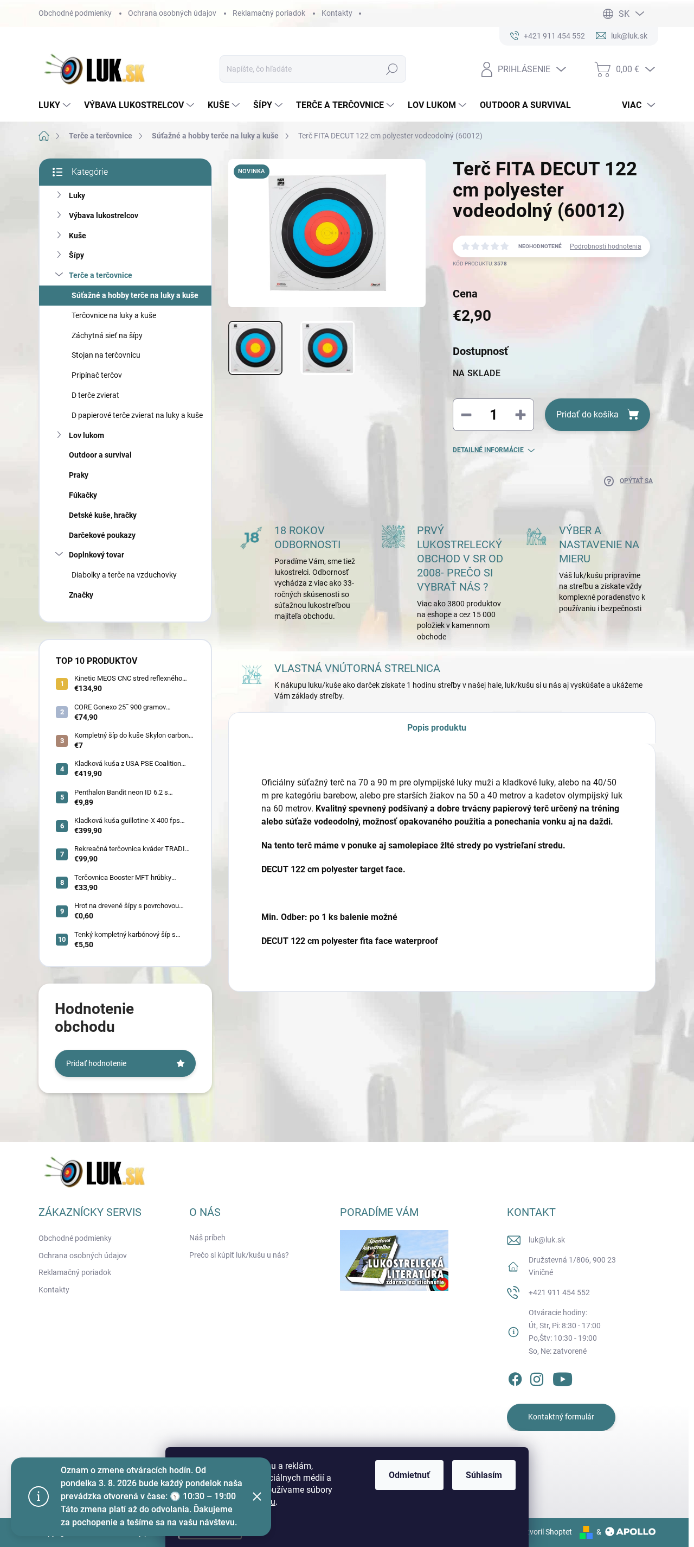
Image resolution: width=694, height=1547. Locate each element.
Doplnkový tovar (96, 554)
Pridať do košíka (587, 414)
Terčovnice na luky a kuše (114, 315)
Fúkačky (83, 495)
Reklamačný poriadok (269, 13)
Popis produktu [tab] (436, 727)
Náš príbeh (207, 1237)
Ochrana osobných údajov (172, 13)
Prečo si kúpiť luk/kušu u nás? (239, 1255)
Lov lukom (86, 435)
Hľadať (391, 69)
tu (271, 1502)
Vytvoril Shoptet (545, 1531)
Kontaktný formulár (561, 1416)
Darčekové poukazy (102, 535)
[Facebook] (515, 1377)
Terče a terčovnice (100, 275)
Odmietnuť (409, 1475)
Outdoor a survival (100, 455)
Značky (81, 595)
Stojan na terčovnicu (106, 355)
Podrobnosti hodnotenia (605, 246)
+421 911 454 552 (559, 1292)
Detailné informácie (488, 450)
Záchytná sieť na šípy (107, 335)
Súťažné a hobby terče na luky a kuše (135, 295)
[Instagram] (537, 1377)
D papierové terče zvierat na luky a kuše (137, 415)
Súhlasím (484, 1475)
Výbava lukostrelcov (103, 215)
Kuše (77, 235)
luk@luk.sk (547, 1239)
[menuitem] (55, 105)
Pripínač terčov (97, 375)
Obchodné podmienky (75, 13)
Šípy (76, 255)
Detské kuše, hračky (103, 515)
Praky (78, 475)
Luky (77, 195)
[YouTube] (562, 1377)
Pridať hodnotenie (96, 1063)
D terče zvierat (95, 395)
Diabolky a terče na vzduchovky (124, 574)
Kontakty (337, 13)
